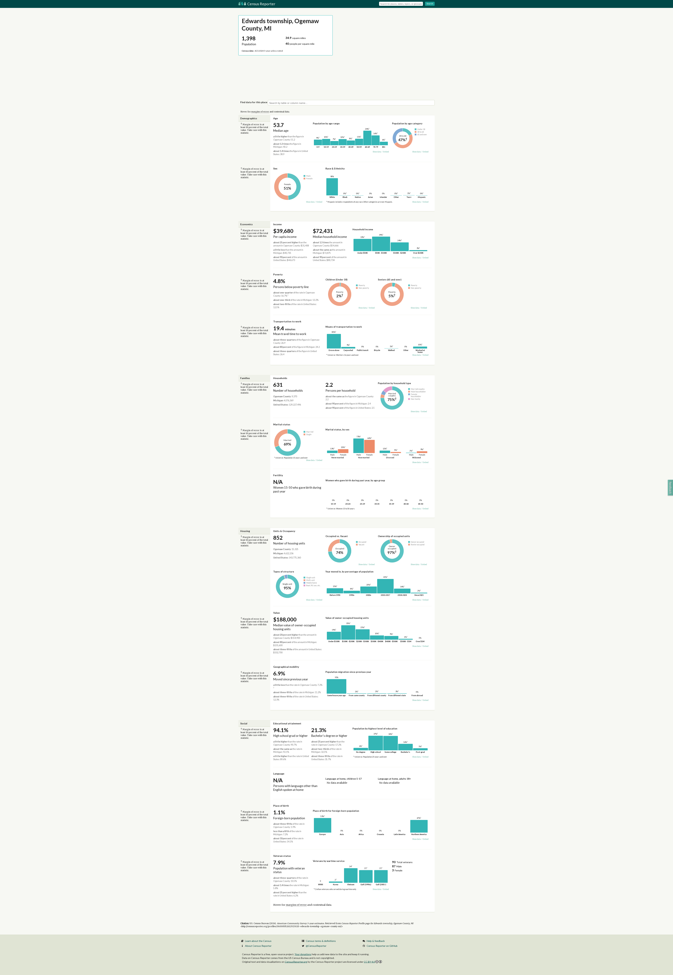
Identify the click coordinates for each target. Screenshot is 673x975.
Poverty (278, 274)
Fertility (278, 475)
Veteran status (282, 855)
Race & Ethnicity (335, 168)
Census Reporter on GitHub (382, 945)
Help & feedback (376, 940)
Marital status (281, 424)
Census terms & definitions (321, 940)
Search (430, 3)
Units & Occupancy (284, 531)
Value (276, 612)
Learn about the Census (258, 940)
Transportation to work (287, 321)
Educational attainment (287, 723)
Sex (275, 168)
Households (280, 378)
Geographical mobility (286, 666)
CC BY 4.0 (369, 961)
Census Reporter (261, 4)
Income (277, 224)
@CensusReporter (316, 945)
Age (275, 118)
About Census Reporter (258, 945)
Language (278, 773)
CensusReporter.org (296, 961)
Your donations (303, 954)
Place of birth (281, 805)
